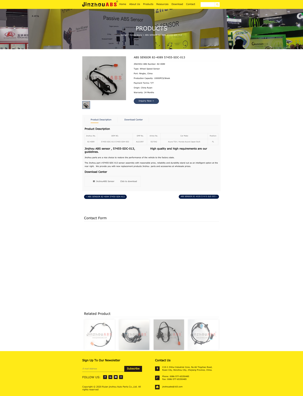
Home (124, 35)
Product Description (101, 120)
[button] (125, 74)
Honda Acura (136, 35)
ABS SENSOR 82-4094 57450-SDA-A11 (106, 197)
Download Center (133, 120)
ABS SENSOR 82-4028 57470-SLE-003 (198, 197)
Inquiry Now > (146, 101)
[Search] (217, 4)
